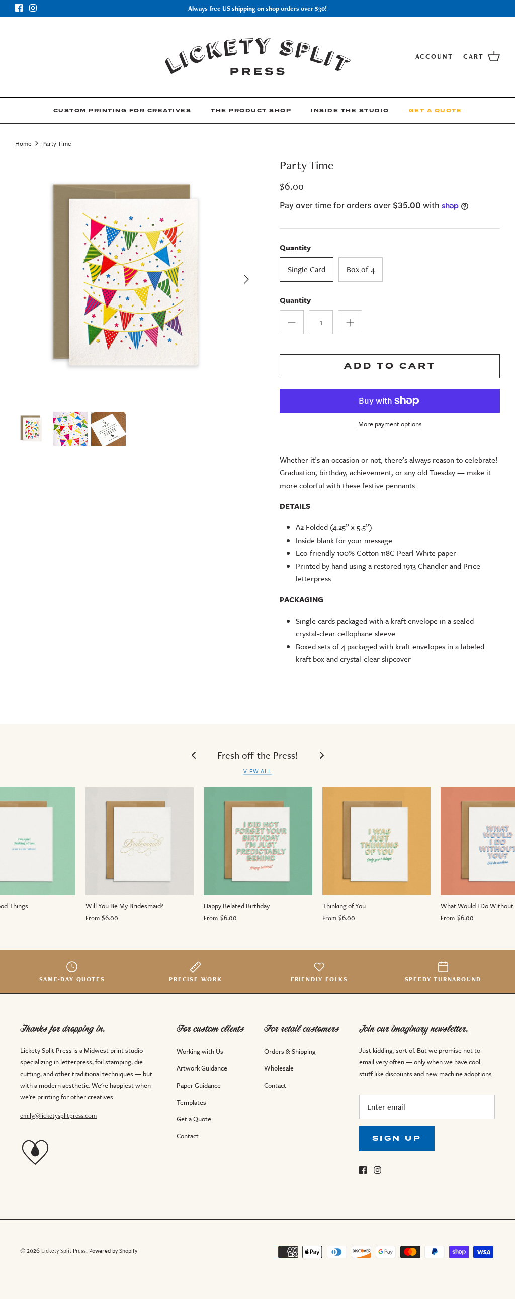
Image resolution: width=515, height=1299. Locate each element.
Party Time (56, 142)
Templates (191, 1102)
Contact (188, 1136)
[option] (136, 279)
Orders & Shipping (290, 1051)
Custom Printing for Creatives (122, 110)
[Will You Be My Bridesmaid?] (139, 841)
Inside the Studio (350, 110)
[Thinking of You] (376, 841)
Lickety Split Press (63, 1250)
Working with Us (200, 1051)
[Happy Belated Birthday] (258, 841)
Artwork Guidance (202, 1068)
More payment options (390, 424)
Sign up (397, 1138)
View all (257, 771)
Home (23, 142)
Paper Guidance (199, 1085)
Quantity (295, 299)
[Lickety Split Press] (257, 57)
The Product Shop (251, 110)
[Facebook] (19, 8)
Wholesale (279, 1068)
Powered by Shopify (113, 1250)
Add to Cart (390, 366)
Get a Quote (435, 110)
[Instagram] (33, 8)
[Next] (246, 279)
